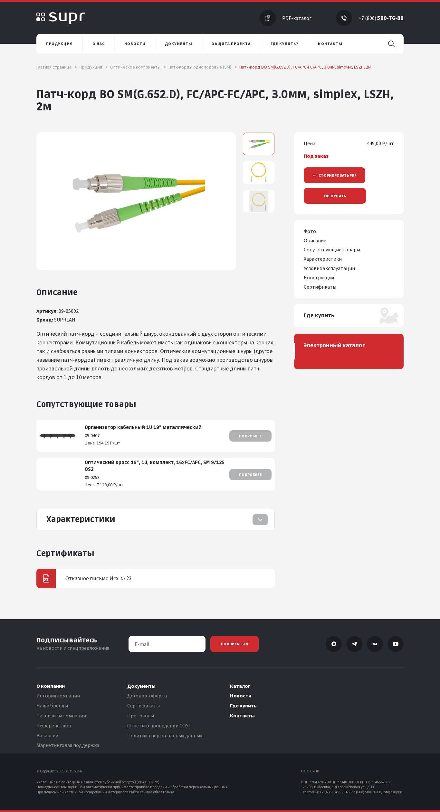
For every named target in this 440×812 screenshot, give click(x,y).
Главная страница (56, 67)
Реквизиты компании (61, 715)
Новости (240, 695)
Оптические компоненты (138, 67)
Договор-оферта (147, 695)
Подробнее (250, 436)
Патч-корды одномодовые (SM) (202, 67)
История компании (58, 695)
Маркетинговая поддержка (67, 745)
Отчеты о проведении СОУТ (159, 725)
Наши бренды (52, 705)
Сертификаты (143, 705)
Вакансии (47, 735)
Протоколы (140, 715)
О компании (50, 686)
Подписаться (234, 643)
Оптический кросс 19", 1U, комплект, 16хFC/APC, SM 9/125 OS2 (155, 466)
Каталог (240, 686)
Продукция (94, 67)
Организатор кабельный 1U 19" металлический (143, 427)
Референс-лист (54, 725)
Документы (141, 686)
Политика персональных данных (164, 735)
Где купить (335, 195)
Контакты (242, 715)
